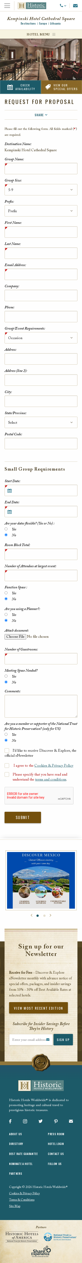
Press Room (56, 1134)
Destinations (28, 23)
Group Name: (14, 159)
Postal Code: (13, 434)
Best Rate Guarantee (23, 1154)
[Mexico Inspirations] (41, 880)
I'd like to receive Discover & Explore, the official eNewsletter (40, 753)
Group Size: (13, 180)
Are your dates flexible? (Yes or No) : (29, 523)
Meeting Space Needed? (21, 671)
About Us (15, 1134)
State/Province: (15, 413)
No (13, 535)
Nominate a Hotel (21, 1164)
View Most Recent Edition (38, 1008)
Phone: (9, 307)
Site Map (14, 1206)
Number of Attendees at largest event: (30, 566)
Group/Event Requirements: (25, 328)
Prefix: (9, 202)
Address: (10, 350)
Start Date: (12, 481)
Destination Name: (18, 144)
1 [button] (37, 916)
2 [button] (44, 916)
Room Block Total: (17, 545)
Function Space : (16, 587)
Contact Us (56, 1154)
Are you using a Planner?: (22, 609)
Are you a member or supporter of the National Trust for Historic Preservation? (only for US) (41, 726)
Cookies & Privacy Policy (53, 766)
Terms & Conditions (21, 1199)
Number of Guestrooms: (21, 649)
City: (8, 392)
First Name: (13, 223)
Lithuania (55, 23)
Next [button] (50, 915)
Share (39, 115)
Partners (15, 1173)
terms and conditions (50, 779)
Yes (13, 529)
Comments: (12, 691)
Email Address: (15, 265)
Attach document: (17, 631)
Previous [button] (31, 915)
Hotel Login (56, 1144)
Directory (16, 1144)
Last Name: (13, 244)
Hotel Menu (38, 34)
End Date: (12, 502)
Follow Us (55, 1164)
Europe (43, 23)
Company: (12, 286)
